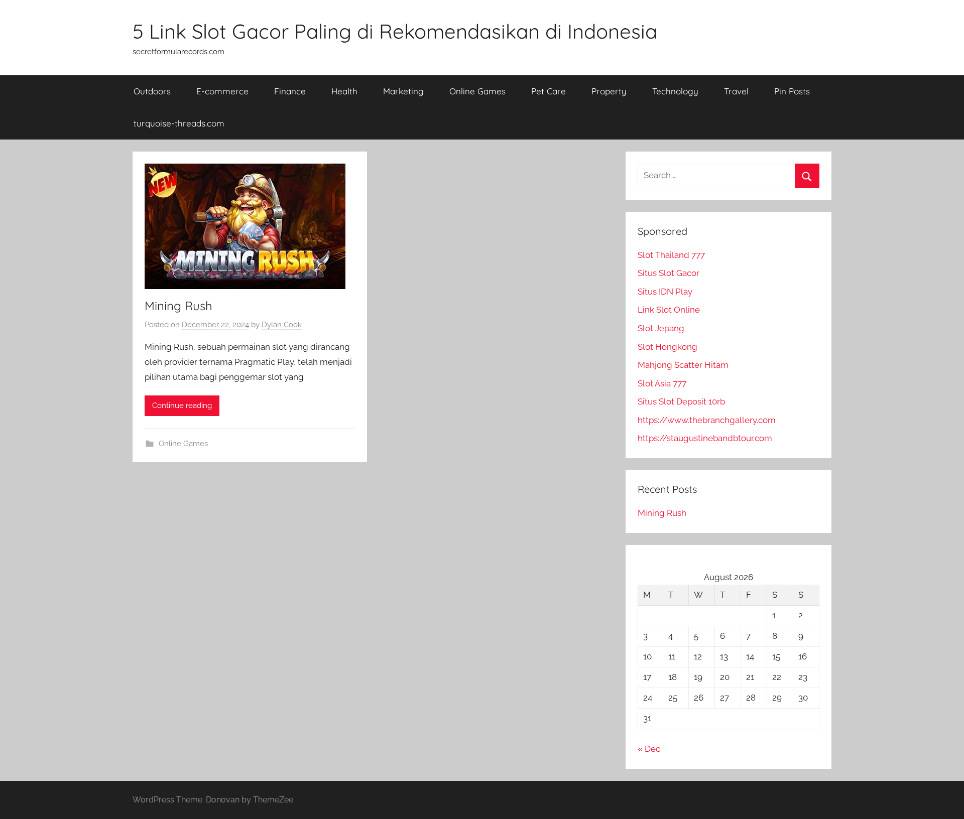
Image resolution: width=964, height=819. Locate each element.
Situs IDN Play (665, 292)
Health (344, 91)
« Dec (649, 749)
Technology (675, 91)
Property (609, 91)
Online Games (477, 91)
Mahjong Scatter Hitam (683, 365)
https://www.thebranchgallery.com (707, 420)
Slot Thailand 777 (671, 255)
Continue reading (182, 405)
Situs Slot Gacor (668, 273)
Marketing (403, 91)
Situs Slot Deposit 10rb (681, 401)
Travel (736, 91)
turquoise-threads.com (179, 123)
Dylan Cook (282, 324)
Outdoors (152, 91)
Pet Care (548, 91)
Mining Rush (178, 305)
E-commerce (222, 91)
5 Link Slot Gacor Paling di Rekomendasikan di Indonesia (395, 31)
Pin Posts (792, 91)
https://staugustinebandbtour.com (705, 438)
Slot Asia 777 (662, 383)
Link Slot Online (669, 310)
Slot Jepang (661, 328)
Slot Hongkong (667, 347)
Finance (290, 91)
